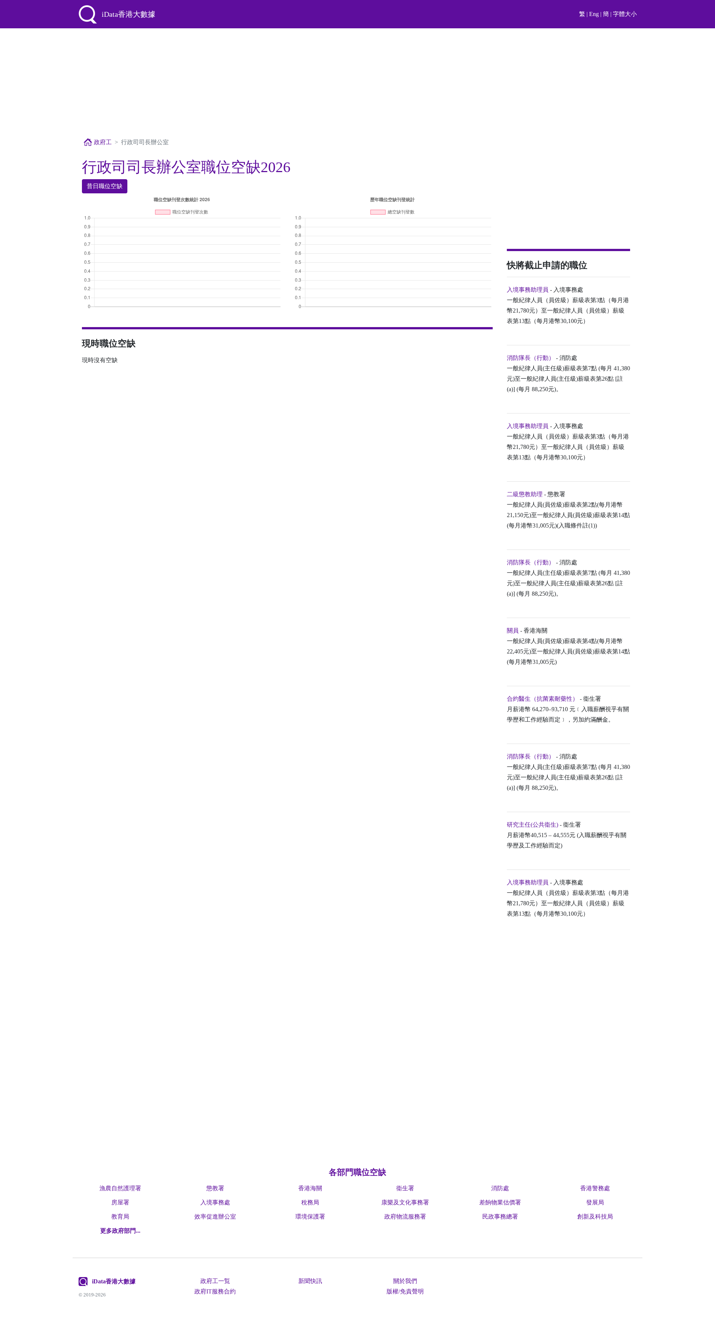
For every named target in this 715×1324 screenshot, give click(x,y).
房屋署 (120, 1202)
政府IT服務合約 (215, 1291)
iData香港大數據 (114, 1281)
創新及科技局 (595, 1216)
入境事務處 (215, 1202)
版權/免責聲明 (405, 1291)
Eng (594, 14)
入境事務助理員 (528, 289)
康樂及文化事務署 (405, 1202)
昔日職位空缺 (105, 186)
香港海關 (310, 1188)
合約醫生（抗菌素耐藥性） (542, 699)
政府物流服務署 (405, 1216)
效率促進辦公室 (215, 1216)
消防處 (500, 1188)
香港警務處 (595, 1188)
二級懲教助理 (525, 494)
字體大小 (625, 14)
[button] (120, 1231)
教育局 (120, 1216)
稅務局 (310, 1202)
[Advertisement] (357, 83)
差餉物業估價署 (500, 1202)
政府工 (102, 142)
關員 (513, 630)
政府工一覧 (215, 1281)
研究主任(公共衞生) (532, 824)
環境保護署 (310, 1216)
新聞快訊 (310, 1281)
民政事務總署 (500, 1216)
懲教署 (215, 1188)
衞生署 (405, 1188)
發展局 (595, 1202)
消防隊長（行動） (530, 358)
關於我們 (405, 1281)
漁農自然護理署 (120, 1188)
